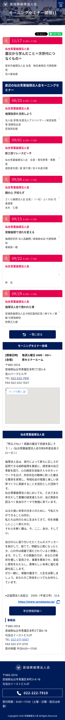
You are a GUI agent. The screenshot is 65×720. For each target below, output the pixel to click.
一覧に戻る (35, 334)
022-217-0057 (20, 639)
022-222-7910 (20, 378)
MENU (60, 3)
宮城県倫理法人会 (19, 4)
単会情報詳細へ (32, 611)
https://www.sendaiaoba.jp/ (36, 601)
